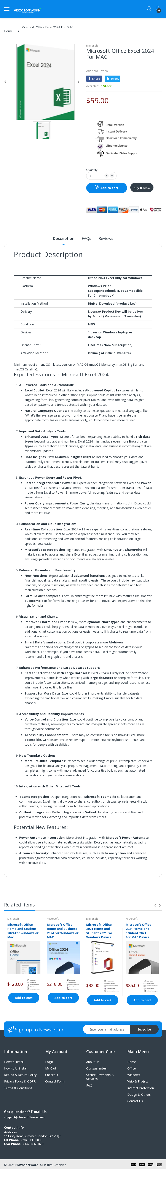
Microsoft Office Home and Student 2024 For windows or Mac (22, 931)
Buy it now (142, 188)
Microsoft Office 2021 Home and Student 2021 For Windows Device (99, 931)
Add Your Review (97, 71)
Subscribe (144, 1029)
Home (8, 31)
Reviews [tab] (106, 238)
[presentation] (155, 905)
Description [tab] (63, 238)
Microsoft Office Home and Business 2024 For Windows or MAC (62, 931)
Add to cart (109, 188)
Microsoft (92, 45)
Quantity (91, 170)
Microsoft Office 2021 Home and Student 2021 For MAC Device (138, 931)
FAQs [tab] (86, 238)
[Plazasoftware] (27, 9)
